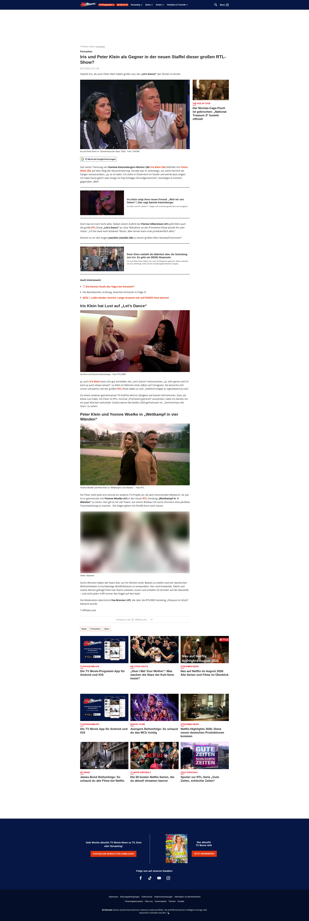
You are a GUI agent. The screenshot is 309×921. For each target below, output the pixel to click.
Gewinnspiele (161, 901)
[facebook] (140, 878)
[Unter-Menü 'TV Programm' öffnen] (113, 5)
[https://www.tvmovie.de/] (88, 4)
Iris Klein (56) (158, 167)
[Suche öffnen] (215, 4)
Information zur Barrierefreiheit (187, 897)
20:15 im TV (122, 5)
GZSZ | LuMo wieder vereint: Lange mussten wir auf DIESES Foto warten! (126, 297)
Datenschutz (147, 897)
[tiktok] (150, 878)
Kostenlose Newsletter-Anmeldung (113, 854)
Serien (159, 5)
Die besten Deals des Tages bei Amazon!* (110, 286)
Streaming (135, 5)
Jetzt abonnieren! (204, 854)
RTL (93, 227)
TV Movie (84, 47)
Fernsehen (100, 47)
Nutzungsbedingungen (130, 897)
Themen (172, 901)
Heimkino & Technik (176, 5)
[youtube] (159, 878)
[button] (135, 619)
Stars (106, 629)
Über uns (149, 901)
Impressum (113, 897)
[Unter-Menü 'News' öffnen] (152, 5)
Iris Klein (94, 381)
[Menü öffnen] (227, 4)
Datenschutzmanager (163, 897)
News (148, 5)
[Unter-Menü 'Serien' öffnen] (163, 5)
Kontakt (181, 901)
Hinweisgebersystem (134, 901)
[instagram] (168, 878)
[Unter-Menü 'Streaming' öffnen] (142, 5)
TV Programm (105, 5)
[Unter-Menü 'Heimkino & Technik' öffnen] (187, 5)
